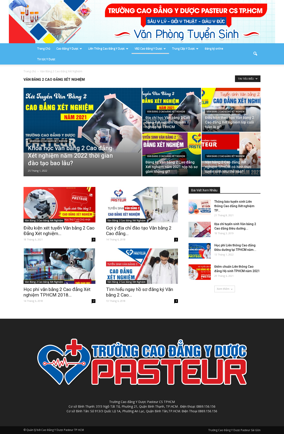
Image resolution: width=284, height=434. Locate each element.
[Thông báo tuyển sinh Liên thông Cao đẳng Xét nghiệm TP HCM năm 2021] (200, 207)
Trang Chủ (43, 48)
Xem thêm (223, 289)
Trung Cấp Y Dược (183, 48)
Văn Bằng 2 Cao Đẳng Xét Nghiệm (48, 141)
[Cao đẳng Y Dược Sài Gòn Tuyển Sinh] (142, 21)
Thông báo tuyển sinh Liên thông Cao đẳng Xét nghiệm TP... (234, 206)
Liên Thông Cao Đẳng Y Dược (106, 48)
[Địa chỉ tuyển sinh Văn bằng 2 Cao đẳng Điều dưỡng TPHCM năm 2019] (200, 229)
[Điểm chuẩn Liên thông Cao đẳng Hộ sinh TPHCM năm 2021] (200, 272)
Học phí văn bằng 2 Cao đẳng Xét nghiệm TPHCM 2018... (57, 292)
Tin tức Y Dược (46, 59)
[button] (255, 54)
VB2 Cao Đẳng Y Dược (148, 48)
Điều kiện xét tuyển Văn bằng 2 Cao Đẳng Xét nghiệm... (59, 230)
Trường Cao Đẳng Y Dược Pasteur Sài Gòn (234, 430)
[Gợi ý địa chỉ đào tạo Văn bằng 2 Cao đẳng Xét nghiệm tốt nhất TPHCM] (142, 204)
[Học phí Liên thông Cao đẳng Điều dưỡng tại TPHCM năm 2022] (200, 251)
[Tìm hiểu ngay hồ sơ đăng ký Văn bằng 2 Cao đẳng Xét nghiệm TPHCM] (142, 266)
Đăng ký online (214, 48)
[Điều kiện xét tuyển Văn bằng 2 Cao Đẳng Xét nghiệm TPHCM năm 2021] (59, 204)
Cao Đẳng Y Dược (67, 48)
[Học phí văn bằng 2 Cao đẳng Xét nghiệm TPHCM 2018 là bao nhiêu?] (59, 266)
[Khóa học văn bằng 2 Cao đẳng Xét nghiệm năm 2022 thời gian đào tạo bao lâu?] (83, 120)
